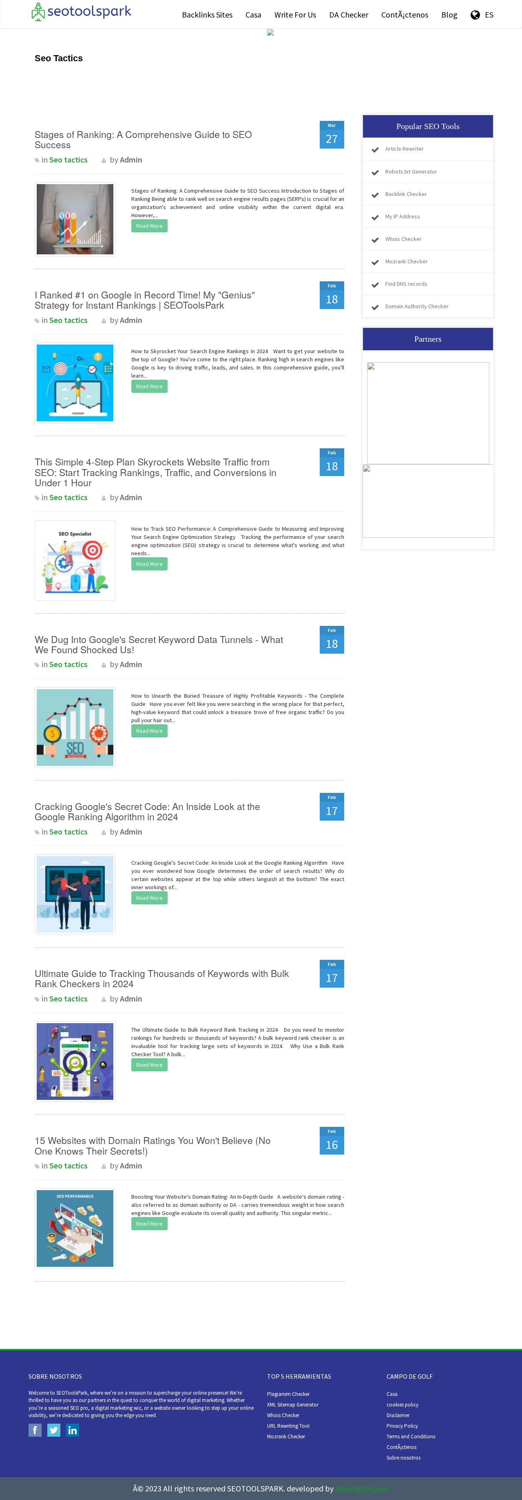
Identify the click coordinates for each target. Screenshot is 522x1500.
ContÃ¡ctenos (404, 14)
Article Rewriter (404, 148)
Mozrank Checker (406, 261)
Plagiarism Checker (288, 1394)
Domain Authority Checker (417, 306)
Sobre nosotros (403, 1457)
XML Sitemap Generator (293, 1404)
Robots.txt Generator (411, 171)
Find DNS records (406, 283)
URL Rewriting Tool (288, 1425)
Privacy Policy (402, 1425)
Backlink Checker (406, 194)
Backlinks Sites (207, 14)
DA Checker (348, 14)
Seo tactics (68, 159)
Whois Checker (403, 239)
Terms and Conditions (411, 1436)
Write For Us (295, 14)
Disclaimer (398, 1415)
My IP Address (402, 216)
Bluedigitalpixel (362, 1488)
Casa (253, 14)
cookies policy (402, 1404)
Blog (449, 14)
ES (486, 14)
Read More (149, 225)
